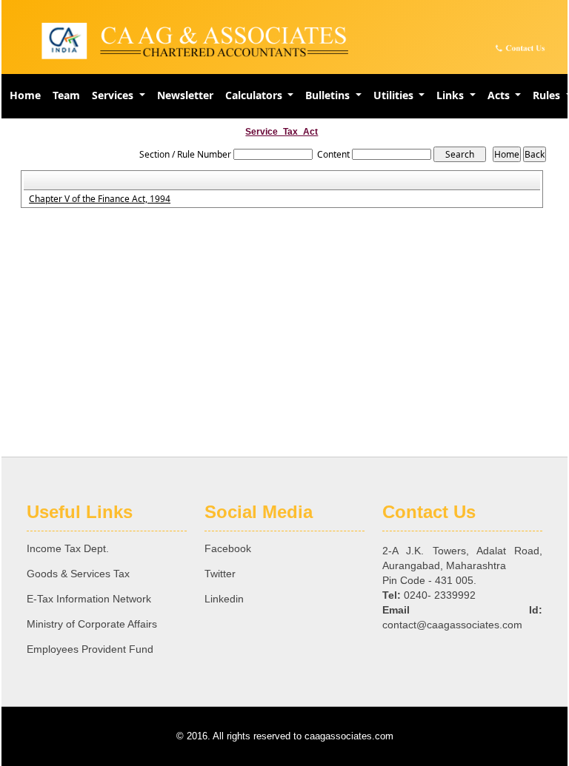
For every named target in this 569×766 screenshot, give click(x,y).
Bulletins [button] (329, 95)
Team (66, 95)
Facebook (227, 548)
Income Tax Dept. (68, 548)
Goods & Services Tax (78, 573)
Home (25, 95)
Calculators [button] (255, 95)
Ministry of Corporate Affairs (92, 624)
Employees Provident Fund (90, 649)
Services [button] (114, 95)
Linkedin (224, 599)
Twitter (220, 573)
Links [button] (451, 95)
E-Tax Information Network (89, 599)
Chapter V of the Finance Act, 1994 (99, 199)
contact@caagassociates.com (452, 625)
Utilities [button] (394, 95)
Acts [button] (500, 95)
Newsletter (185, 95)
